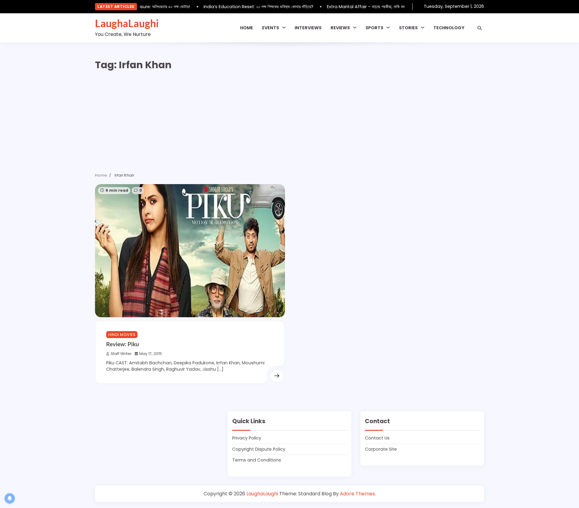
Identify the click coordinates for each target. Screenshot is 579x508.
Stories (408, 28)
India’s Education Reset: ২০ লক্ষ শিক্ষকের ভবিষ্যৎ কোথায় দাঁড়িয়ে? (253, 7)
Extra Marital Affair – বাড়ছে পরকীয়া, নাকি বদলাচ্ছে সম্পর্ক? (370, 7)
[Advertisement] (289, 121)
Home (246, 28)
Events (270, 28)
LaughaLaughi (127, 23)
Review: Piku (122, 343)
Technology (448, 28)
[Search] (479, 28)
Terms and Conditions (256, 460)
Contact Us (377, 438)
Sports (374, 28)
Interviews (308, 28)
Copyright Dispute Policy (258, 449)
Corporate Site (381, 449)
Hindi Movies (121, 334)
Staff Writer (121, 353)
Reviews (340, 28)
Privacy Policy (246, 438)
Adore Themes (357, 493)
